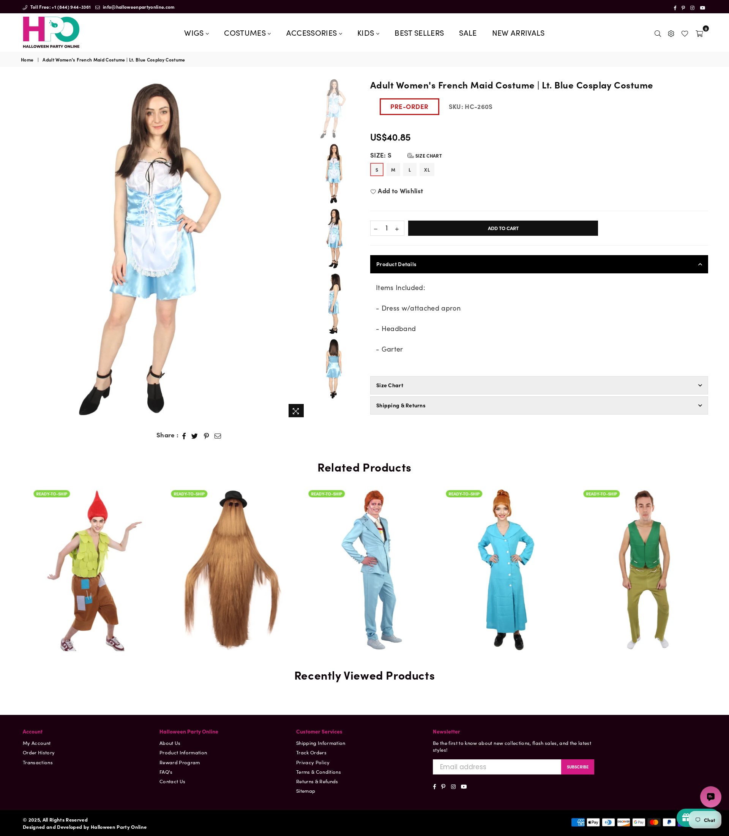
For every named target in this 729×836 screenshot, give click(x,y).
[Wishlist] (685, 32)
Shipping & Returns (401, 405)
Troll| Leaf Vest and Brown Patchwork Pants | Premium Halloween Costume (89, 558)
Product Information (183, 752)
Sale (468, 32)
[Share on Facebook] (184, 435)
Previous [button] (27, 249)
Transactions (38, 762)
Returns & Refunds (317, 781)
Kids (366, 32)
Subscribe (578, 766)
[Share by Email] (218, 435)
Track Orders (311, 752)
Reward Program (179, 762)
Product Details (396, 264)
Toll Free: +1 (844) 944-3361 (60, 6)
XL (427, 169)
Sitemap (305, 790)
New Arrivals (518, 32)
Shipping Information (321, 742)
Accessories (312, 32)
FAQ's (166, 771)
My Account (36, 742)
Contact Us (172, 781)
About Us (170, 742)
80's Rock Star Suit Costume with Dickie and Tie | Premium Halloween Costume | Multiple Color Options (364, 538)
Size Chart (428, 155)
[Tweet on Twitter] (194, 435)
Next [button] (301, 249)
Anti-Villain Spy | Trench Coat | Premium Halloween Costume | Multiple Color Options (502, 546)
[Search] (657, 32)
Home (27, 60)
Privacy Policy (313, 762)
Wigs (195, 32)
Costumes (246, 32)
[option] (164, 249)
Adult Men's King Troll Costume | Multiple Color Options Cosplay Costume (639, 538)
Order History (39, 752)
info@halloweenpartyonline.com (138, 6)
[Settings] (671, 32)
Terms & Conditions (318, 771)
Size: (406, 155)
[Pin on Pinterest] (206, 435)
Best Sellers (419, 32)
